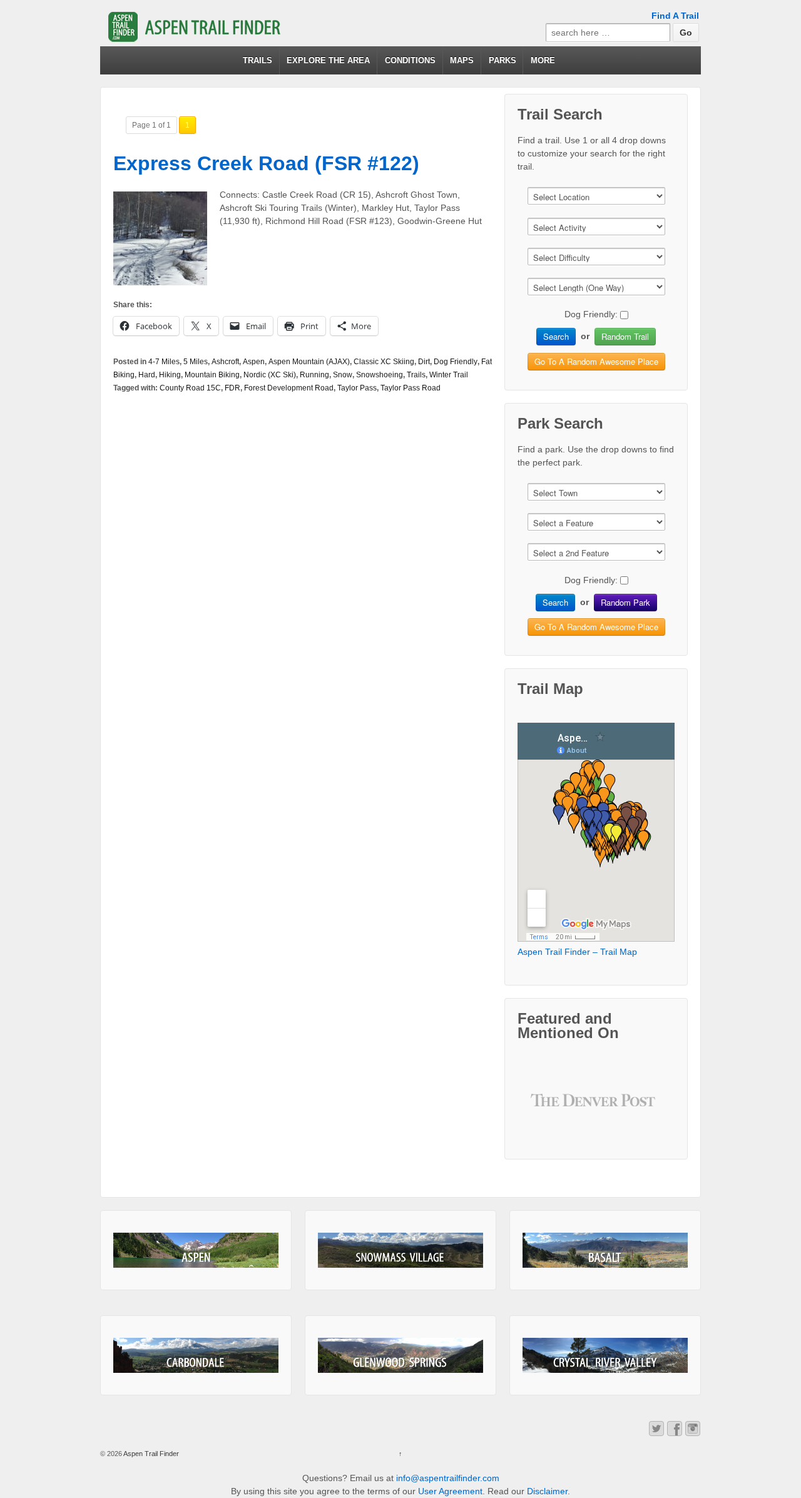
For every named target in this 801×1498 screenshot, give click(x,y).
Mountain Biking (212, 374)
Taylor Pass (357, 388)
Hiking (170, 374)
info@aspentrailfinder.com (447, 1478)
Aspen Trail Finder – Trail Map (577, 952)
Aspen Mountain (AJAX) (309, 361)
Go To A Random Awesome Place (596, 361)
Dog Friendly (455, 361)
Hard (146, 374)
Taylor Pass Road (410, 388)
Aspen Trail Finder (150, 1453)
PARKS (502, 60)
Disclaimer (547, 1491)
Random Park (625, 602)
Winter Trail (448, 374)
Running (314, 374)
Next (643, 1109)
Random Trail (625, 336)
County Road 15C (190, 388)
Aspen (254, 361)
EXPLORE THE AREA (328, 60)
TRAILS (257, 60)
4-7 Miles (164, 361)
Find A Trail (675, 16)
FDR (232, 388)
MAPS (462, 60)
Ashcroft (225, 361)
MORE (543, 60)
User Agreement (450, 1491)
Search (556, 336)
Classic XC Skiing (384, 361)
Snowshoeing (379, 374)
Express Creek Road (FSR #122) (266, 163)
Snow (342, 374)
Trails (416, 374)
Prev (550, 1109)
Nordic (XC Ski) (269, 374)
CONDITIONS (410, 60)
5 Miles (195, 361)
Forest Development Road (289, 388)
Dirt (424, 361)
